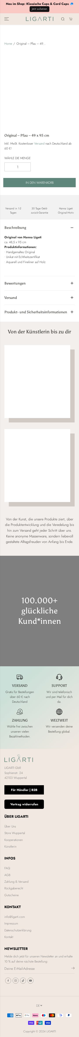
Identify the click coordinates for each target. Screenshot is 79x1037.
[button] (7, 19)
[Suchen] (63, 19)
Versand (39, 143)
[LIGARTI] (39, 19)
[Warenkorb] (71, 19)
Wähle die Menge (17, 158)
